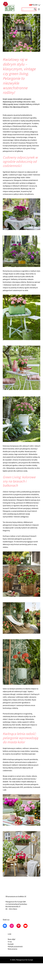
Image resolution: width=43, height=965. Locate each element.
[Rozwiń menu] (38, 9)
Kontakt (11, 944)
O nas (10, 942)
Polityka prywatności (15, 946)
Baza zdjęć (11, 939)
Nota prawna (12, 949)
